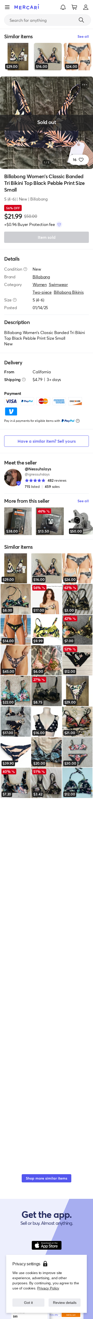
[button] (63, 7)
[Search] (81, 20)
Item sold (47, 237)
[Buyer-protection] (59, 224)
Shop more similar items (46, 1178)
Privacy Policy (48, 1282)
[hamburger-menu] (7, 7)
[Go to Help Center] (25, 269)
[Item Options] (85, 85)
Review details (65, 1300)
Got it (28, 1299)
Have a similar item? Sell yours (47, 441)
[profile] (86, 7)
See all (83, 500)
